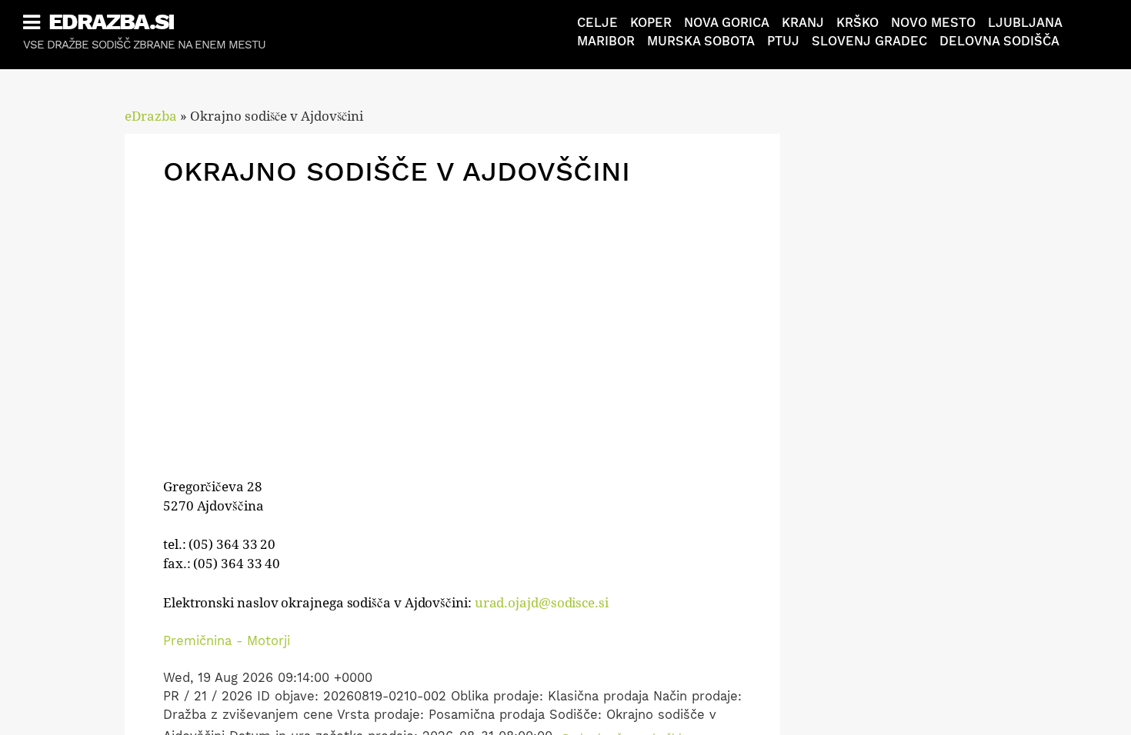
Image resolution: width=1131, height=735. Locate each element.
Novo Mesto (933, 22)
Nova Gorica (726, 22)
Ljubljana (1025, 22)
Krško (857, 22)
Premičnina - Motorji (226, 641)
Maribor (606, 41)
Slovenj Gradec (869, 41)
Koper (651, 22)
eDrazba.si (111, 21)
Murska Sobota (701, 41)
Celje (597, 22)
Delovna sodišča (999, 41)
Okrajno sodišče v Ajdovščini (396, 171)
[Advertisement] (452, 303)
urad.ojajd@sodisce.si (542, 602)
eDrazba (151, 116)
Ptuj (783, 41)
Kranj (803, 22)
